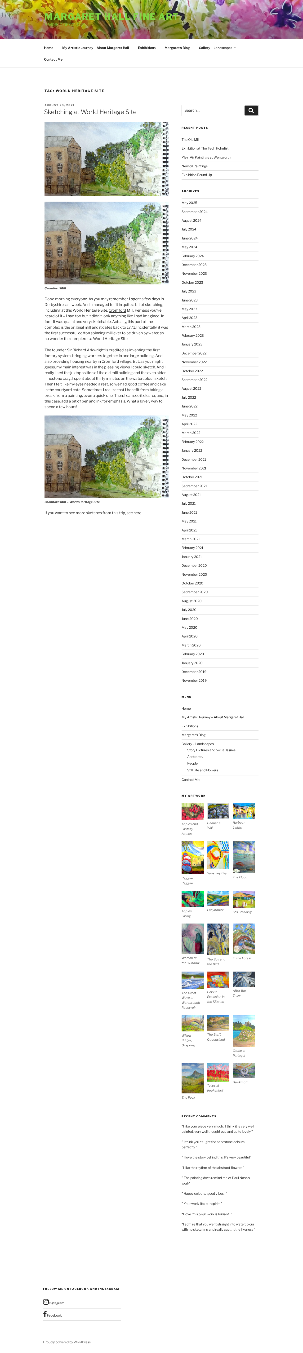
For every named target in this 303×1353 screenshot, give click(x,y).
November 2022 (194, 362)
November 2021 (194, 468)
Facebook (54, 1315)
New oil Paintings (195, 166)
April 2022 (189, 424)
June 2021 (189, 512)
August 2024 (191, 220)
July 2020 (189, 610)
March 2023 (191, 327)
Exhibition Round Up (197, 175)
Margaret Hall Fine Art (112, 16)
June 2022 (189, 406)
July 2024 (189, 229)
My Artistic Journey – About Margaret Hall (95, 48)
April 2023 (189, 318)
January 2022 (192, 450)
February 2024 (193, 256)
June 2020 (190, 619)
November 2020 (194, 574)
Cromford (117, 310)
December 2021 (194, 459)
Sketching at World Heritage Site (90, 111)
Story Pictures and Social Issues (211, 750)
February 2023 (193, 335)
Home (48, 48)
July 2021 (189, 503)
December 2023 (194, 265)
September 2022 (194, 380)
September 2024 (195, 212)
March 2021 (191, 539)
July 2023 (189, 291)
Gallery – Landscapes (215, 48)
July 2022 (189, 397)
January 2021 (192, 557)
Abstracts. (195, 757)
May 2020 (189, 627)
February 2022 (193, 442)
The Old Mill (190, 139)
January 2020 (192, 663)
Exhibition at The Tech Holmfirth (206, 148)
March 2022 (191, 433)
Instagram (56, 1303)
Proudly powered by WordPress (67, 1342)
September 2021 (194, 486)
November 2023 (194, 273)
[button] (194, 819)
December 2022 (194, 353)
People (192, 763)
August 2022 (191, 388)
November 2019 (194, 680)
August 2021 (191, 495)
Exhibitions (147, 48)
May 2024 (189, 247)
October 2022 (192, 371)
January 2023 (192, 344)
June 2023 (190, 300)
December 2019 (194, 672)
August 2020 (192, 601)
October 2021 (192, 477)
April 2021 (189, 530)
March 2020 (191, 645)
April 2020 (190, 636)
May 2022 (189, 415)
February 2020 (193, 654)
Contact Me (53, 59)
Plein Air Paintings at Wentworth (206, 157)
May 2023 (189, 309)
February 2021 (192, 548)
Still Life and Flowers (202, 770)
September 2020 (195, 592)
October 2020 (192, 583)
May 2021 (189, 521)
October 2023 (192, 282)
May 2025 (189, 203)
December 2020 (194, 565)
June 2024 (190, 238)
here (137, 513)
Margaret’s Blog (177, 48)
